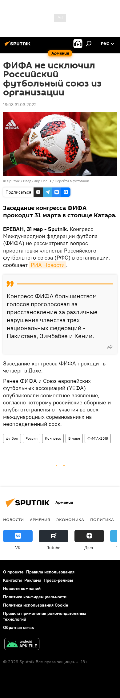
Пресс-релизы (58, 580)
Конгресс (53, 438)
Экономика (70, 519)
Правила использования (50, 572)
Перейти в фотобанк (72, 181)
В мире (74, 438)
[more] (110, 347)
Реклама (32, 580)
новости (13, 519)
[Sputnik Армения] (18, 46)
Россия (32, 438)
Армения (40, 519)
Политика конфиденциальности (34, 597)
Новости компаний (22, 588)
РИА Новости (48, 264)
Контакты (12, 580)
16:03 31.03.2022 (20, 104)
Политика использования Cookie (35, 605)
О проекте (13, 572)
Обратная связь (18, 627)
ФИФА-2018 (97, 438)
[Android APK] (22, 645)
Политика (102, 519)
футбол (12, 438)
